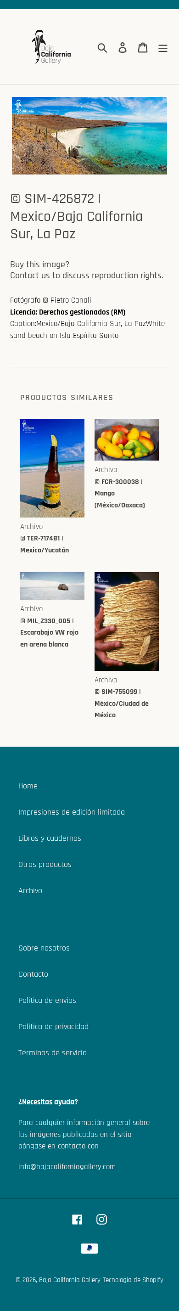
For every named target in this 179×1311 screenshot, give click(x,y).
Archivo (30, 890)
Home (28, 786)
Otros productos (45, 864)
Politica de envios (47, 1000)
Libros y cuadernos (49, 838)
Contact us (30, 275)
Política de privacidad (53, 1026)
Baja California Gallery (70, 1280)
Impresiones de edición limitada (71, 812)
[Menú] (163, 47)
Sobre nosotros (44, 948)
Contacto (33, 974)
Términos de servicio (52, 1052)
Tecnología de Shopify (133, 1280)
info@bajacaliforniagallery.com (67, 1167)
